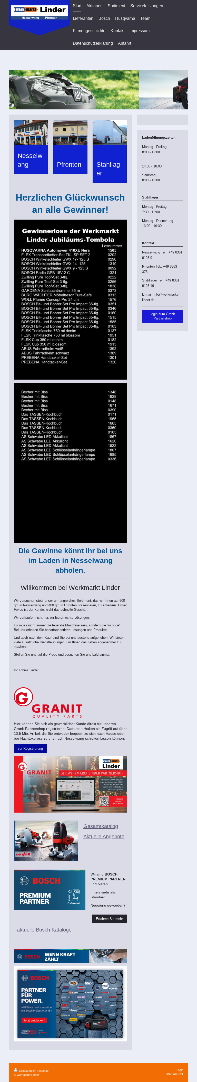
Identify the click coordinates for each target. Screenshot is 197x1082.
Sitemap (43, 1070)
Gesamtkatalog (100, 826)
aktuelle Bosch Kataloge (44, 930)
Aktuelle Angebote (103, 836)
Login (179, 1069)
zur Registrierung (30, 748)
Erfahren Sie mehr (109, 919)
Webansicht (174, 1074)
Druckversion (27, 1070)
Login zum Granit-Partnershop (163, 316)
